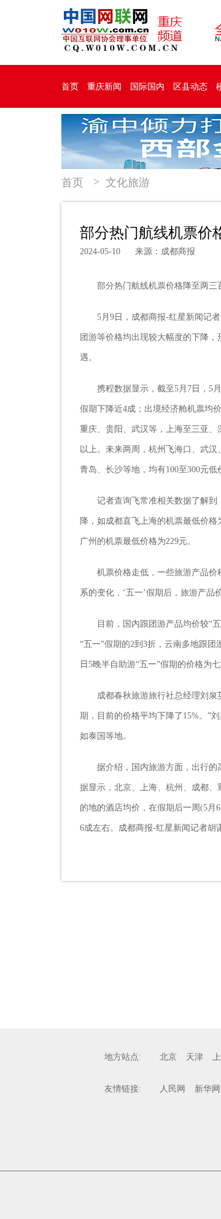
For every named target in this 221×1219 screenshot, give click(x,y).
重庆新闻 (104, 86)
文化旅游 (128, 182)
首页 (70, 86)
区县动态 (190, 86)
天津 (194, 1057)
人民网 (172, 1088)
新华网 (207, 1088)
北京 (168, 1057)
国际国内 (147, 86)
